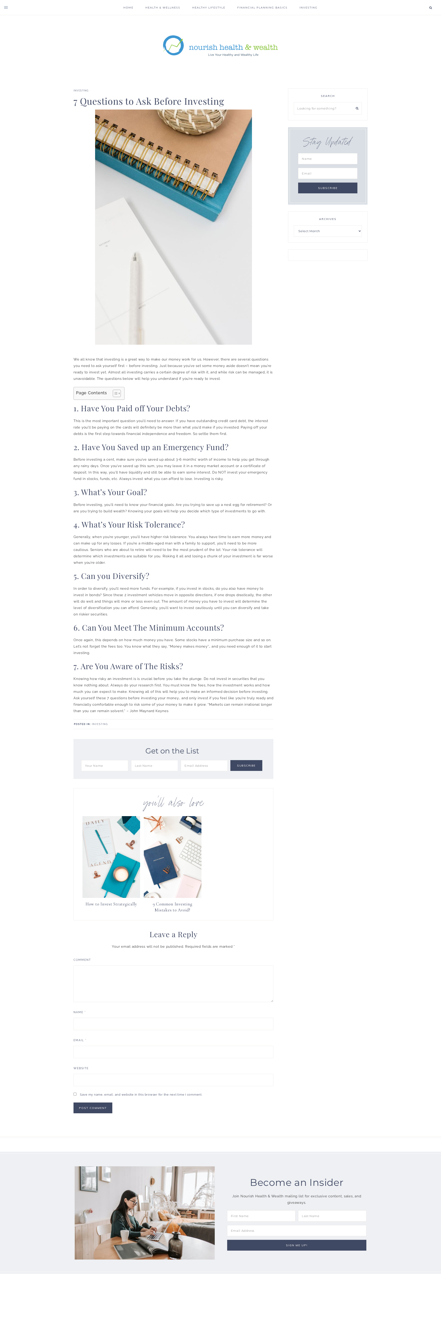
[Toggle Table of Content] (114, 393)
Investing (81, 90)
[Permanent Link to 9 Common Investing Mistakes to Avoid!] (172, 897)
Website (81, 1068)
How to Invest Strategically (111, 904)
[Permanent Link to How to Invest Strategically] (111, 897)
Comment (82, 959)
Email (80, 1040)
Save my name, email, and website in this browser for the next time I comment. (141, 1094)
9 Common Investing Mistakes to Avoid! (172, 907)
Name (80, 1012)
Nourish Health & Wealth (220, 45)
